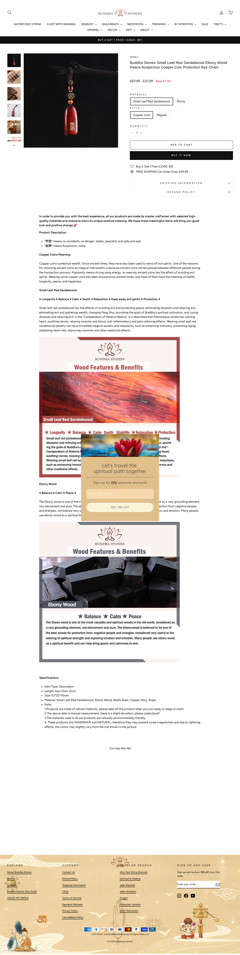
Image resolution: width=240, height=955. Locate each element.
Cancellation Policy (72, 917)
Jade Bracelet (127, 885)
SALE (205, 24)
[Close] (155, 438)
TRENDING (159, 24)
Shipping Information (74, 885)
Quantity (139, 126)
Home (133, 56)
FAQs (65, 891)
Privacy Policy (70, 911)
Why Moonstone (129, 911)
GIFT (129, 29)
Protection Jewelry (130, 904)
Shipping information (181, 183)
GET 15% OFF (120, 507)
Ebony (181, 101)
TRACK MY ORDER (18, 898)
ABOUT (145, 29)
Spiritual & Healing (130, 878)
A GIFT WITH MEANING (61, 24)
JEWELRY (87, 24)
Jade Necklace (128, 891)
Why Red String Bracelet (133, 872)
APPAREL (93, 29)
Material (138, 94)
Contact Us (68, 872)
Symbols (12, 885)
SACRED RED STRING (28, 24)
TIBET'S (218, 24)
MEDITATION (135, 24)
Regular (162, 115)
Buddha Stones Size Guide (22, 891)
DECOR (113, 29)
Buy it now (181, 155)
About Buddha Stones (19, 872)
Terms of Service (71, 898)
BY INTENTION (184, 24)
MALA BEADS (110, 24)
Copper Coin (141, 115)
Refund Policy (181, 192)
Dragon (124, 898)
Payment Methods (72, 904)
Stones (11, 878)
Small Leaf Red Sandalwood (151, 101)
